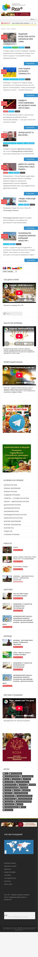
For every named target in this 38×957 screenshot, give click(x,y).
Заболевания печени (12, 508)
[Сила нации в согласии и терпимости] (9, 72)
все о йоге (27, 779)
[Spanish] (18, 268)
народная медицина (21, 793)
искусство (23, 784)
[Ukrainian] (21, 268)
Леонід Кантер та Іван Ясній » (26, 134)
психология (9, 801)
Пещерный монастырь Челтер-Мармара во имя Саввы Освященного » (19, 39)
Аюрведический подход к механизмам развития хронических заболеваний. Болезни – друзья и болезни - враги (18, 620)
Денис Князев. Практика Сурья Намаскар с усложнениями (24, 553)
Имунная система (10, 485)
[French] (6, 268)
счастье (19, 804)
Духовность (7, 47)
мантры (17, 790)
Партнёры (7, 875)
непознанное (9, 795)
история (32, 784)
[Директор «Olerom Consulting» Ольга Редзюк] (9, 167)
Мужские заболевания (12, 524)
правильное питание (25, 798)
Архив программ (9, 872)
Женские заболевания (12, 521)
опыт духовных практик (24, 795)
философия (8, 809)
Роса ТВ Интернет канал (18, 916)
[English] (4, 268)
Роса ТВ (20, 927)
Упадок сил (8, 531)
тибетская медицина (11, 807)
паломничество (10, 798)
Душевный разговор (10, 143)
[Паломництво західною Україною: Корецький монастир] (9, 236)
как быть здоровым (11, 787)
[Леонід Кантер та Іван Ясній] (9, 136)
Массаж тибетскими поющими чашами (20, 594)
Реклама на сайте (10, 866)
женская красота (10, 784)
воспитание (16, 779)
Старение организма (12, 534)
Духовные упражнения (12, 776)
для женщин (9, 781)
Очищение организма (12, 495)
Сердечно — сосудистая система (16, 498)
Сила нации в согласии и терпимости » (24, 71)
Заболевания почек (11, 511)
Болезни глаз (9, 528)
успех (23, 807)
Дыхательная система (12, 505)
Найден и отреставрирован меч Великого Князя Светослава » (27, 104)
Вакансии (7, 869)
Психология (14, 79)
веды (6, 779)
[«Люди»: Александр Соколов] (9, 201)
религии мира (9, 804)
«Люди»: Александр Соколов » (26, 200)
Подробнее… (31, 63)
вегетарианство (27, 776)
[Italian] (11, 268)
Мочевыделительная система (15, 515)
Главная (3, 28)
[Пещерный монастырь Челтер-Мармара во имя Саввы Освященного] (9, 38)
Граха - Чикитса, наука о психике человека (22, 653)
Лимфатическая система (13, 518)
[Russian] (16, 268)
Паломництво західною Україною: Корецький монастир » (27, 237)
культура (8, 790)
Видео (6, 111)
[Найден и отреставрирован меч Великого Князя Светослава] (9, 104)
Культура (6, 79)
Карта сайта (8, 884)
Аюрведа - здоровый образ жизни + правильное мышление (23, 573)
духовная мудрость (22, 781)
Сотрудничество (10, 878)
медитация (26, 790)
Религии (15, 47)
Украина (21, 47)
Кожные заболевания (12, 488)
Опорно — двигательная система (16, 501)
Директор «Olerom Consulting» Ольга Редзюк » (26, 166)
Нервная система (10, 491)
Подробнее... (31, 260)
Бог (6, 773)
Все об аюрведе (16, 773)
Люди (26, 143)
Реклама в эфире (10, 863)
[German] (8, 268)
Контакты (7, 881)
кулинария (24, 787)
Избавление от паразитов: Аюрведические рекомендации (22, 606)
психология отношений (24, 801)
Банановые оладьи (20, 561)
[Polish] (13, 268)
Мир (8, 28)
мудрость (8, 793)
